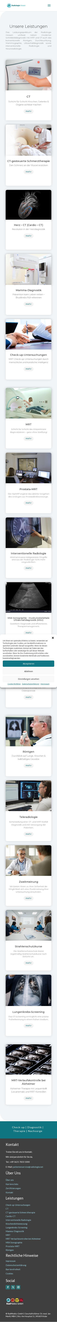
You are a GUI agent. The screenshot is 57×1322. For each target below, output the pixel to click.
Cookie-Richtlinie (14, 684)
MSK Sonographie (14, 1242)
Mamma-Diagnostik (15, 1231)
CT (7, 1208)
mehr (29, 111)
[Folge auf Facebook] (8, 1287)
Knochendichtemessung (16, 1223)
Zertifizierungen (13, 1188)
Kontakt (9, 1192)
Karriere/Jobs (12, 1184)
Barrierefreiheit (13, 1269)
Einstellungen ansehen (28, 678)
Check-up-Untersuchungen (18, 1205)
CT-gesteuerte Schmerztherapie (20, 1212)
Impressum (45, 684)
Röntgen (10, 1250)
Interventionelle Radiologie (18, 1220)
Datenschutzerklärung (30, 684)
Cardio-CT (10, 1216)
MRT (8, 1235)
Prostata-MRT (13, 1246)
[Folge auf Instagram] (18, 1287)
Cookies (9, 1273)
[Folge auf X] (13, 1287)
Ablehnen (28, 671)
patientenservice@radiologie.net (28, 1167)
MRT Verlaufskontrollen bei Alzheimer (23, 1238)
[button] (52, 637)
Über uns (10, 1180)
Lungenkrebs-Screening (16, 1227)
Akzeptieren (28, 663)
